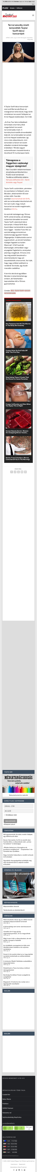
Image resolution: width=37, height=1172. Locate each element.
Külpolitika (30, 37)
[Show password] (30, 811)
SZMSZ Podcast (7, 1108)
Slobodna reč (6, 1112)
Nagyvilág (30, 39)
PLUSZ (5, 8)
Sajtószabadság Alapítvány (11, 1117)
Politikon (5, 1103)
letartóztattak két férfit (20, 199)
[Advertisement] (18, 84)
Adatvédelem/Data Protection (18, 1167)
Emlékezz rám (11, 815)
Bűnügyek (23, 37)
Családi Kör (6, 1094)
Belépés (12, 8)
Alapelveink (22, 1164)
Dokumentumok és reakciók (18, 795)
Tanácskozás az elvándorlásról (14, 910)
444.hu (14, 209)
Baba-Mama (6, 1099)
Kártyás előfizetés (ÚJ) (14, 180)
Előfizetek (19, 8)
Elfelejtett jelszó (9, 824)
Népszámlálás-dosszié (11, 906)
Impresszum (14, 1164)
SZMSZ (8, 37)
